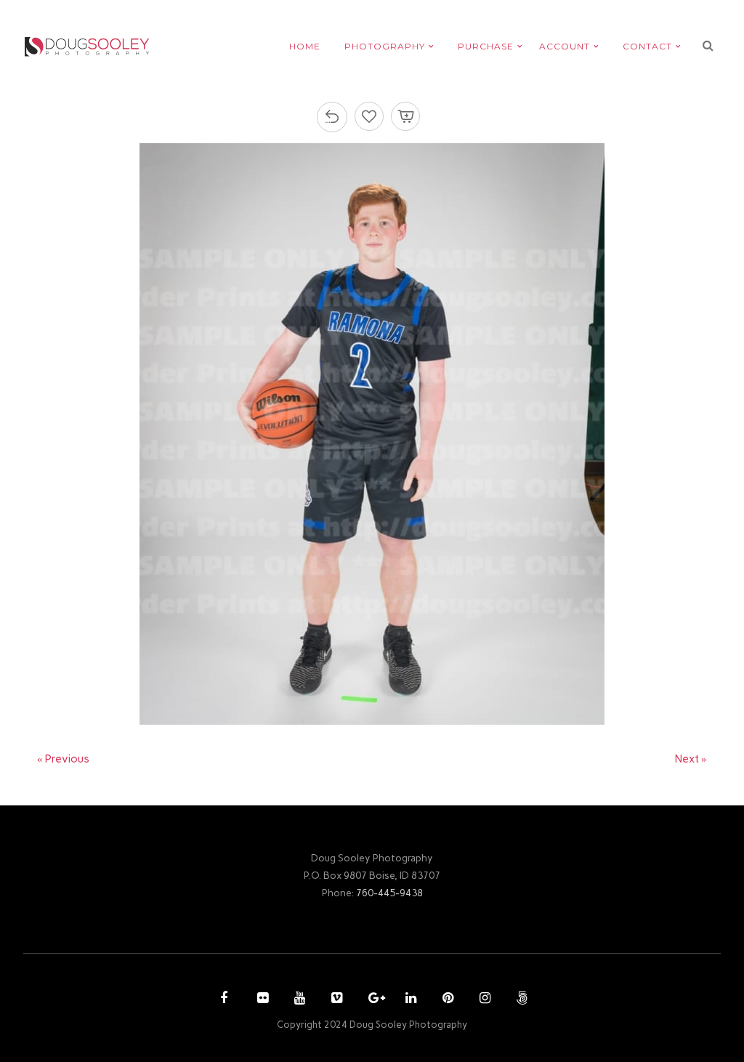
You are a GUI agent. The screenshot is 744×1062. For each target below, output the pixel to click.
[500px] (520, 999)
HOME (304, 46)
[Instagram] (483, 999)
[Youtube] (298, 999)
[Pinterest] (446, 999)
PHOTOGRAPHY (384, 46)
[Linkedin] (409, 999)
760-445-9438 (389, 892)
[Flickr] (261, 999)
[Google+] (372, 999)
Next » (691, 758)
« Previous (63, 758)
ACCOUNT (564, 46)
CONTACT (647, 46)
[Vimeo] (335, 999)
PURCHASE (486, 46)
